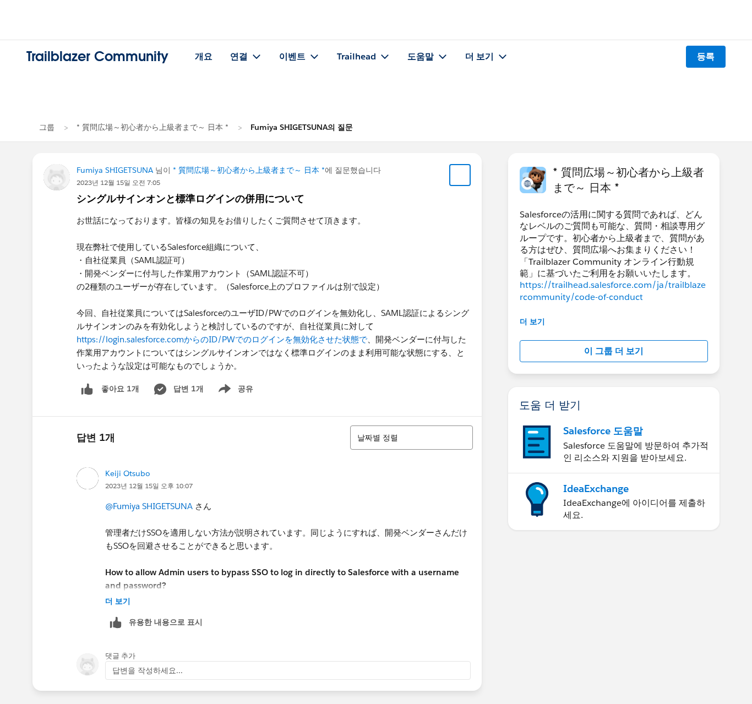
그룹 (47, 127)
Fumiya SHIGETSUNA (115, 170)
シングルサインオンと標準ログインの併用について (190, 198)
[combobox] (411, 437)
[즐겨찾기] (460, 175)
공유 (234, 391)
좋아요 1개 (120, 389)
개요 (203, 56)
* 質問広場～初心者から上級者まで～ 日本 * (152, 127)
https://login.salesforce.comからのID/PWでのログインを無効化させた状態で (222, 339)
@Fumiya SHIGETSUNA (149, 506)
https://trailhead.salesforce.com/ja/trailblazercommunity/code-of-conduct (613, 290)
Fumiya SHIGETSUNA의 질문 (301, 127)
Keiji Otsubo (127, 473)
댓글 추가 (120, 656)
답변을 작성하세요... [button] (147, 670)
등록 (706, 56)
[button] (614, 351)
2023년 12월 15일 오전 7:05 (118, 182)
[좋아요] (87, 389)
